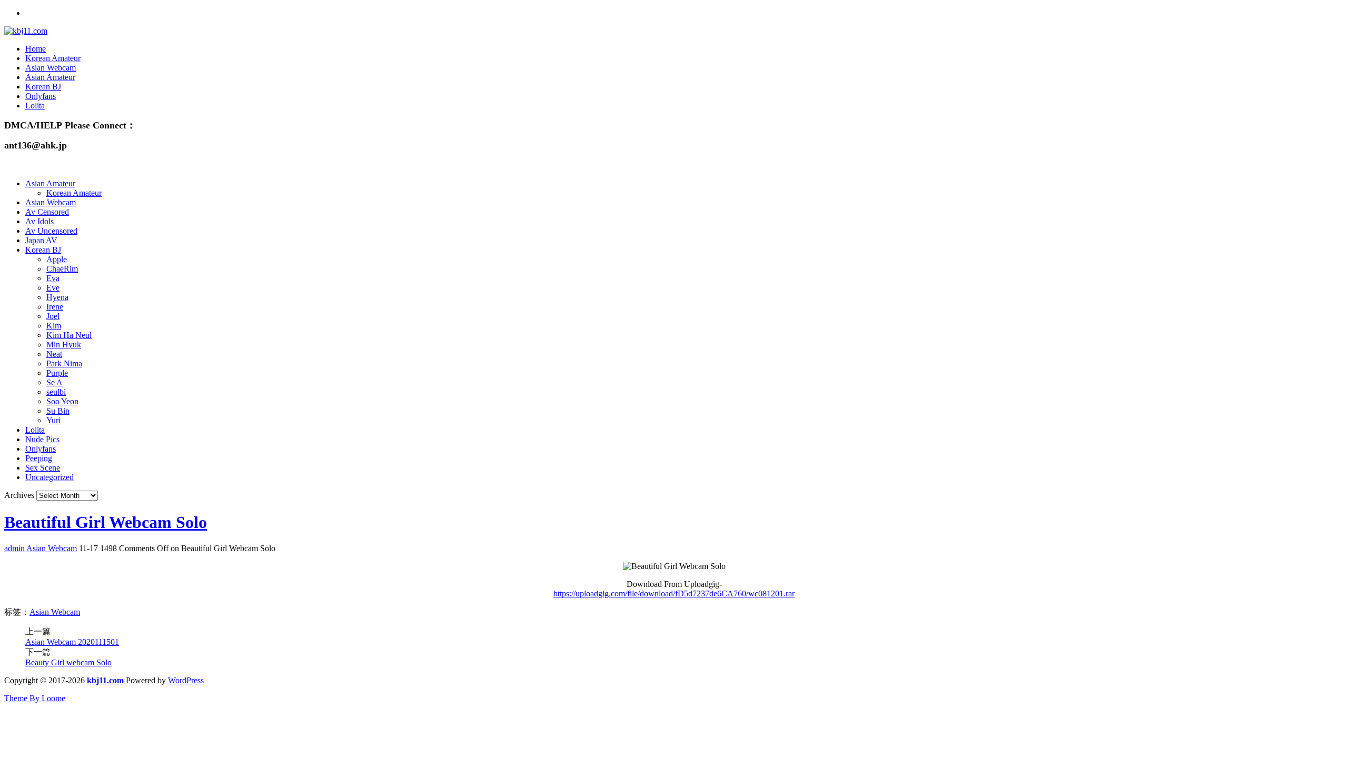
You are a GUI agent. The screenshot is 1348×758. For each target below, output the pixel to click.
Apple (56, 259)
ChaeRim (62, 268)
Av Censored (47, 211)
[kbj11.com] (25, 30)
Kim (53, 325)
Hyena (57, 297)
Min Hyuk (63, 344)
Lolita (35, 105)
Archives (19, 495)
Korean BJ (43, 86)
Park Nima (64, 363)
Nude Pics (42, 439)
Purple (57, 372)
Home (35, 48)
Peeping (38, 458)
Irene (54, 306)
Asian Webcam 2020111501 (72, 641)
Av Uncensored (51, 230)
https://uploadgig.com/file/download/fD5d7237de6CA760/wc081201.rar (674, 593)
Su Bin (58, 410)
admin (14, 548)
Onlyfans (40, 96)
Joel (53, 316)
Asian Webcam (50, 67)
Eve (53, 287)
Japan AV (41, 240)
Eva (53, 278)
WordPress (186, 680)
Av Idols (39, 221)
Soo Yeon (62, 401)
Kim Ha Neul (69, 335)
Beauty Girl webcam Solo (68, 662)
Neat (54, 354)
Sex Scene (42, 467)
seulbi (56, 391)
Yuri (53, 420)
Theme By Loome (34, 698)
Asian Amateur (50, 77)
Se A (54, 382)
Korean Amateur (53, 58)
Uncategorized (49, 477)
